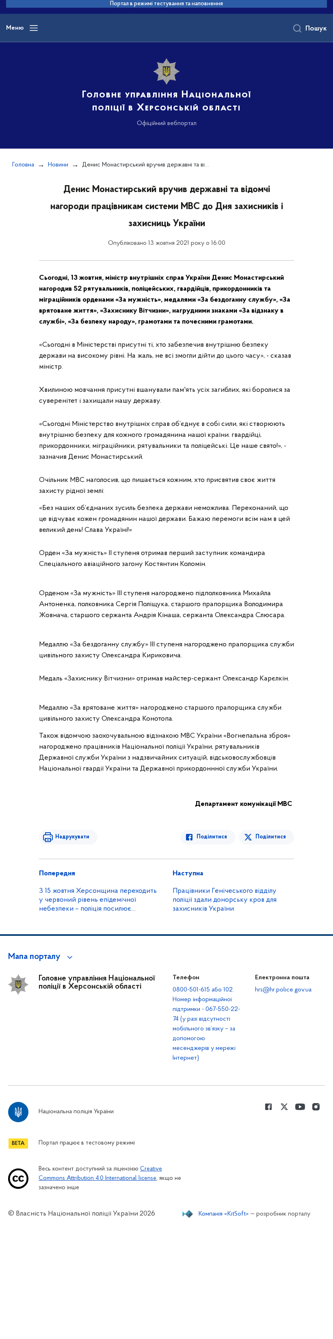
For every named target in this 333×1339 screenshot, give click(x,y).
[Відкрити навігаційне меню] (34, 28)
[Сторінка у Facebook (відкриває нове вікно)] (268, 1107)
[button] (41, 957)
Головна (23, 165)
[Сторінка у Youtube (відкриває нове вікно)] (300, 1107)
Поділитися (212, 837)
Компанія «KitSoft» (224, 1214)
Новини (58, 165)
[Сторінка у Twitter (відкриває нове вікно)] (284, 1107)
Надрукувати (72, 837)
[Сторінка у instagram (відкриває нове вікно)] (316, 1107)
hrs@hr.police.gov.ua (283, 990)
